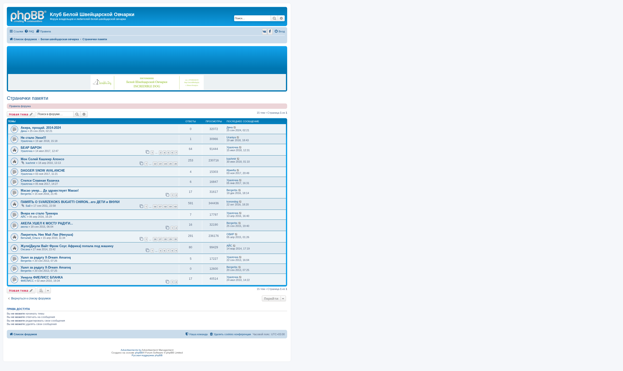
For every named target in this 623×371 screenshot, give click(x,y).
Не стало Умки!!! (33, 137)
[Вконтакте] (264, 31)
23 (160, 163)
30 (175, 239)
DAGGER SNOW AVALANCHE (43, 170)
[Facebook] (270, 31)
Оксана (25, 249)
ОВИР (230, 234)
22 (155, 163)
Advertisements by (131, 350)
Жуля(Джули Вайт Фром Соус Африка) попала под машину (67, 246)
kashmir (30, 162)
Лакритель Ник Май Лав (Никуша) (47, 234)
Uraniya (231, 137)
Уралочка (26, 140)
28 (165, 239)
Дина (24, 131)
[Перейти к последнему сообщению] (235, 127)
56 (155, 206)
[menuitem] (29, 31)
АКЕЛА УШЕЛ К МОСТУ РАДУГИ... (47, 223)
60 (175, 206)
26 (175, 163)
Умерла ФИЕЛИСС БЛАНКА (42, 277)
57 (160, 206)
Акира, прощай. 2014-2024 (41, 128)
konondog (232, 201)
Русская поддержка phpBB (147, 355)
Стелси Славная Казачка (40, 180)
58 (165, 206)
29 (170, 239)
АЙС (23, 216)
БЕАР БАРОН (31, 147)
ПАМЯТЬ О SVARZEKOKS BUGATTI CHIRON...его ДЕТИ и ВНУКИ (70, 202)
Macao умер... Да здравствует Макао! (50, 190)
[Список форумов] (29, 16)
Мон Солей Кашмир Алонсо (42, 159)
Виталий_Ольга (30, 237)
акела (24, 226)
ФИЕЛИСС (27, 280)
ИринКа (231, 170)
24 (165, 163)
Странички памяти (27, 98)
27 (160, 239)
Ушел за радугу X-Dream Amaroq (46, 257)
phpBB (139, 352)
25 (170, 163)
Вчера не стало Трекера (39, 213)
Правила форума (20, 106)
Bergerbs (26, 193)
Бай (28, 205)
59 (170, 206)
